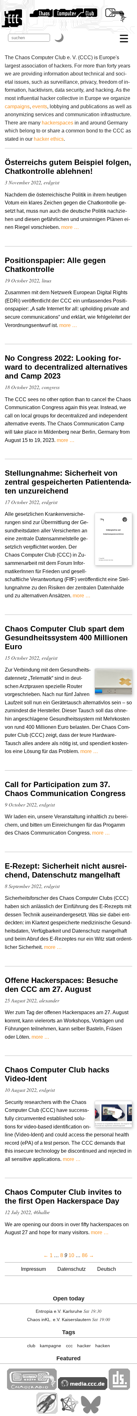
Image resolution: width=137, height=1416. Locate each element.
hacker (84, 1345)
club (31, 1345)
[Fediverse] (69, 1412)
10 (71, 1255)
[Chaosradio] (32, 1388)
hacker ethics (49, 139)
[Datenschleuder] (119, 1388)
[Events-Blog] (47, 1412)
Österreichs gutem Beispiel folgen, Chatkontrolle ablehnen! (68, 166)
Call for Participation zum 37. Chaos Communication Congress (65, 789)
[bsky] (91, 1412)
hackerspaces (57, 122)
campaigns (17, 106)
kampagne (50, 1345)
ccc (69, 1345)
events (39, 106)
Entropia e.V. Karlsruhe (59, 1311)
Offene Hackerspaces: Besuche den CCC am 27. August (61, 984)
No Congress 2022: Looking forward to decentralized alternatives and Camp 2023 (66, 367)
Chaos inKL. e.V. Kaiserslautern (59, 1319)
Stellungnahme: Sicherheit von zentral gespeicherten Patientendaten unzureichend (68, 482)
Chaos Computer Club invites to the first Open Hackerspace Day (63, 1196)
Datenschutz (71, 1269)
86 (85, 1255)
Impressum (33, 1269)
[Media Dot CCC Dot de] (82, 1388)
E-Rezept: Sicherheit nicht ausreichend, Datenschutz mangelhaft (66, 870)
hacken (102, 1345)
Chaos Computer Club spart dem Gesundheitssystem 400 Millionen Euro (66, 637)
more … (70, 227)
